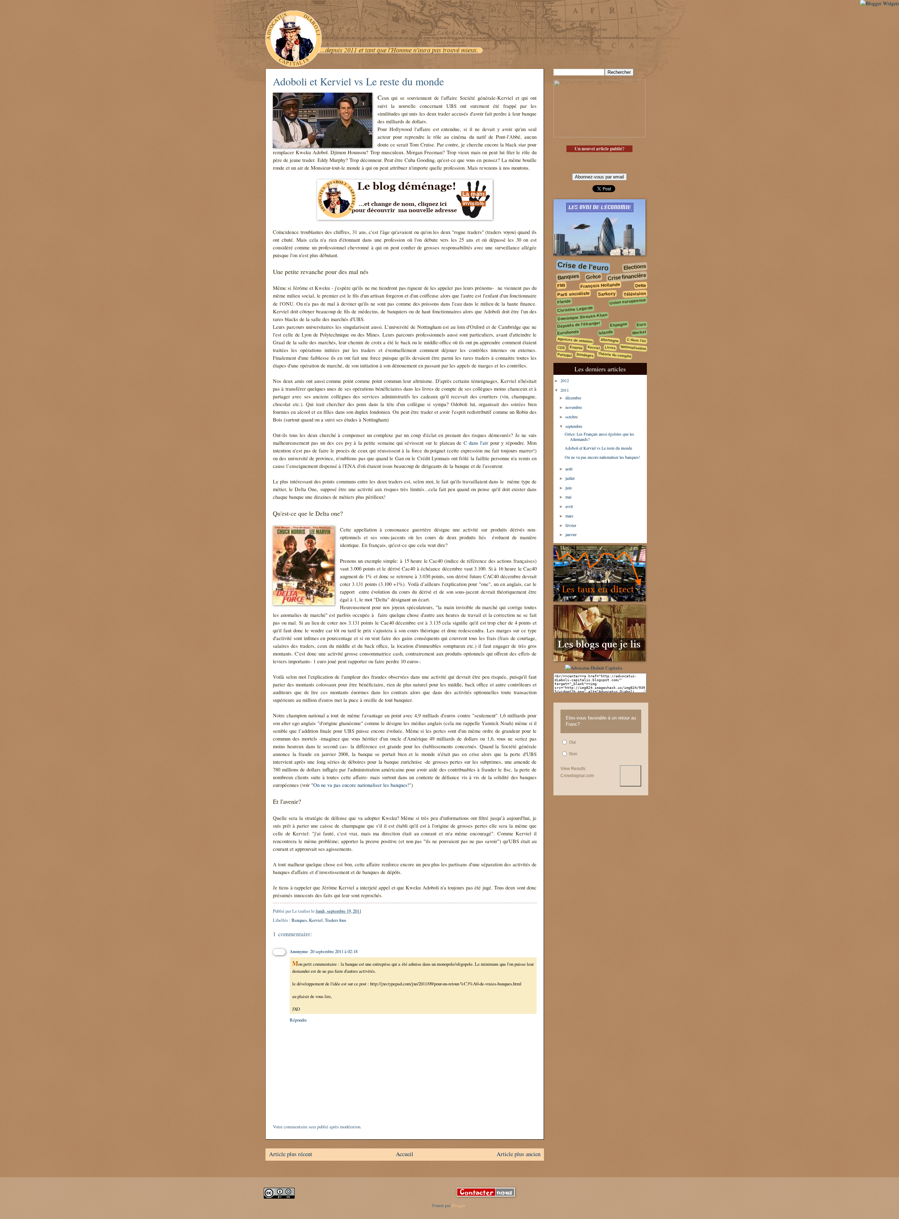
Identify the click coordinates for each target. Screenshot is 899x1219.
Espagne (619, 324)
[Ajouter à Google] (446, 913)
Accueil (404, 1154)
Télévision (635, 294)
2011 (565, 390)
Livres (610, 347)
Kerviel (316, 920)
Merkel (639, 332)
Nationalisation (634, 348)
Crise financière (626, 276)
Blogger (459, 1205)
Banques (299, 920)
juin (569, 487)
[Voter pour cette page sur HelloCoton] (432, 913)
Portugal (564, 355)
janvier (571, 534)
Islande (605, 332)
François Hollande (600, 285)
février (571, 525)
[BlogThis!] (385, 913)
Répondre (298, 1020)
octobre (572, 416)
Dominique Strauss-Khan (582, 317)
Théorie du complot (614, 355)
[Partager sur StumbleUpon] (419, 913)
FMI (561, 285)
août (569, 468)
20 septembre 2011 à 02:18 (333, 951)
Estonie (576, 347)
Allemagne (610, 340)
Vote (630, 776)
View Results (572, 768)
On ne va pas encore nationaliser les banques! (361, 785)
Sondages (585, 355)
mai (568, 497)
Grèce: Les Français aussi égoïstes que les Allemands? (599, 436)
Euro (641, 324)
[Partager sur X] (392, 913)
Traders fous (335, 920)
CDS (561, 347)
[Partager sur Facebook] (399, 913)
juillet (570, 478)
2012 (565, 380)
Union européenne (628, 301)
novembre (574, 407)
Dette (641, 285)
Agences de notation (575, 340)
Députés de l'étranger (579, 325)
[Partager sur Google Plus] (439, 913)
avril (569, 506)
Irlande (564, 301)
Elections (634, 267)
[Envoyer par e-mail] (379, 913)
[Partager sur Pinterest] (412, 913)
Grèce (593, 276)
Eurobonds (568, 332)
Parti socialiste (573, 293)
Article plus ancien (518, 1154)
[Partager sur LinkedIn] (425, 913)
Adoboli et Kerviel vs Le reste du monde (598, 448)
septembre (574, 426)
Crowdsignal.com (577, 775)
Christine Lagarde (575, 309)
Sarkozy (607, 294)
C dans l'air (476, 442)
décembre (573, 397)
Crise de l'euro (583, 266)
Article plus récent (290, 1154)
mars (570, 516)
